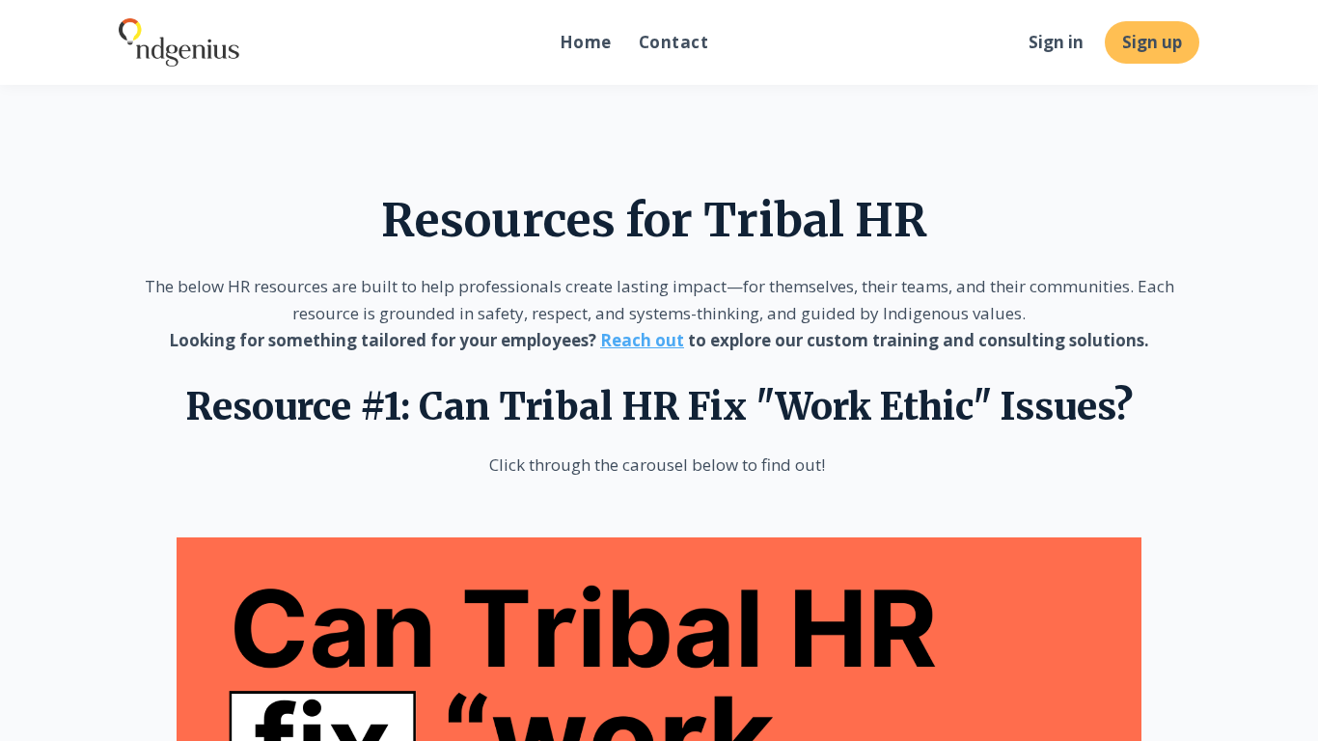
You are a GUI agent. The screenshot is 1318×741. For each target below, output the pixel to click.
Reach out (642, 340)
